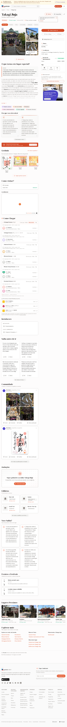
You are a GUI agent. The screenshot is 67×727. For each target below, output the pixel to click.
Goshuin (11, 24)
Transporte (32, 707)
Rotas (60, 34)
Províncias (13, 707)
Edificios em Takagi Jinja (35, 646)
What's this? (12, 500)
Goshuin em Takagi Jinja (35, 642)
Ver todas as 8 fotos (31, 52)
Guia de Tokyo (32, 634)
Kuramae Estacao (8, 281)
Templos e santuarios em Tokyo (36, 636)
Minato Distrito (5, 636)
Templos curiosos (7, 106)
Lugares (3, 9)
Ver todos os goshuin (32, 150)
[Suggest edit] (64, 14)
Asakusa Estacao (8, 244)
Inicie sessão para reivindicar (53, 81)
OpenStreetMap (29, 213)
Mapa (3, 714)
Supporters (50, 699)
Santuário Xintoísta (31, 109)
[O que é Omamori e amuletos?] (16, 332)
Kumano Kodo (23, 697)
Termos (30, 721)
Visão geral (4, 24)
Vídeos (31, 705)
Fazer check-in (54, 30)
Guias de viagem (33, 694)
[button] (20, 204)
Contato (59, 698)
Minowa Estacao (8, 256)
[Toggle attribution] (36, 213)
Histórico (27, 106)
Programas (50, 696)
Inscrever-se (61, 676)
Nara (12, 698)
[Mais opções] (36, 390)
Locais (3, 692)
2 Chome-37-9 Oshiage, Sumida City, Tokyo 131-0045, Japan (52, 53)
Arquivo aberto (51, 701)
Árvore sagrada (20, 109)
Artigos (31, 692)
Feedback (60, 703)
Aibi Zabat (8, 390)
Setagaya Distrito (6, 639)
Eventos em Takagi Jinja (35, 644)
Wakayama (13, 705)
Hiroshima (13, 702)
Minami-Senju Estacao (9, 266)
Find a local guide (5, 694)
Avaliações (30, 24)
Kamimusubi (51, 634)
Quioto (12, 693)
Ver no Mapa (48, 34)
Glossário (32, 696)
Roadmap (50, 703)
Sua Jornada (51, 692)
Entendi (41, 20)
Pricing (49, 694)
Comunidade (22, 24)
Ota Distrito (17, 634)
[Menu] (64, 6)
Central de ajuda (61, 700)
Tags (31, 703)
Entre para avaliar (21, 483)
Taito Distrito (18, 636)
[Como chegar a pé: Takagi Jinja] (36, 222)
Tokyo (8, 9)
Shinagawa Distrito (6, 641)
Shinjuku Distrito (19, 639)
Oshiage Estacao (8, 222)
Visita (16, 24)
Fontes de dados (23, 314)
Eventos (36, 24)
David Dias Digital (8, 721)
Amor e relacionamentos (8, 109)
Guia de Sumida (5, 634)
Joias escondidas (18, 106)
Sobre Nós (60, 692)
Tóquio (12, 695)
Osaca (12, 700)
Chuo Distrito (18, 641)
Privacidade (25, 721)
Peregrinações (23, 707)
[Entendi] (56, 18)
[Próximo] (37, 164)
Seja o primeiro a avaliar (31, 20)
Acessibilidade (35, 721)
